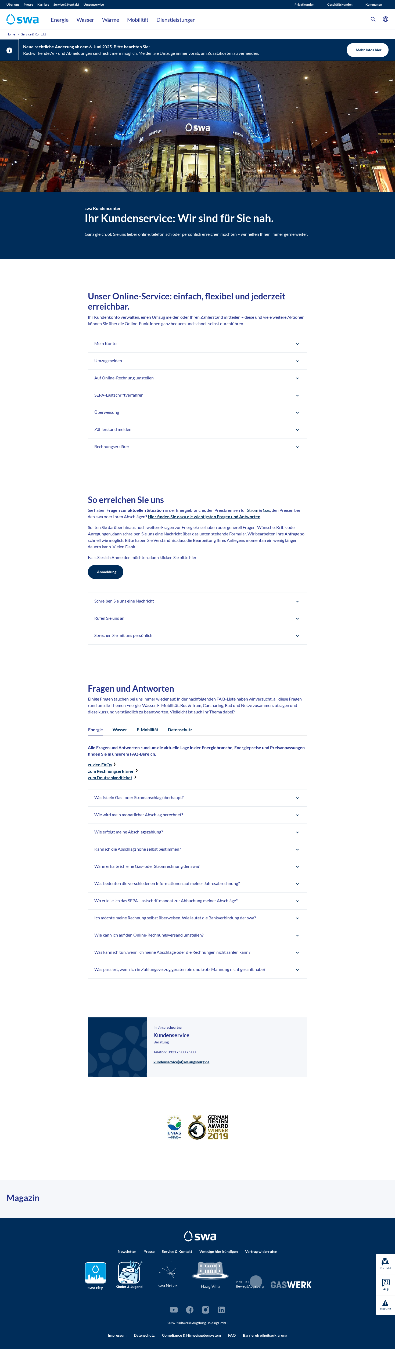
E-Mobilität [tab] (147, 729)
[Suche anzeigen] (373, 19)
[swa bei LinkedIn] (221, 1310)
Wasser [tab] (120, 729)
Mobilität (137, 19)
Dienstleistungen (176, 19)
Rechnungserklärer (111, 446)
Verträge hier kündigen (218, 1251)
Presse (28, 4)
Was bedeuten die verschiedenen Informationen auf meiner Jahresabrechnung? (167, 883)
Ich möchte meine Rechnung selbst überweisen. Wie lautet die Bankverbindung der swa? (175, 917)
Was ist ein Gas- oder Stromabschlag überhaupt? (139, 797)
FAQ (232, 1335)
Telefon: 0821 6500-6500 (174, 1052)
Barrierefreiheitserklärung (265, 1335)
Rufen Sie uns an (109, 618)
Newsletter (127, 1251)
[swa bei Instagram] (205, 1310)
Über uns (12, 4)
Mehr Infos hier (369, 50)
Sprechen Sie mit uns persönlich (123, 635)
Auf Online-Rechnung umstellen (124, 377)
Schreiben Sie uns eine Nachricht (124, 600)
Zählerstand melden (112, 429)
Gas (266, 510)
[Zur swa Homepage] (200, 1236)
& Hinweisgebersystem (191, 1335)
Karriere (43, 4)
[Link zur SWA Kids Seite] (129, 1273)
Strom (252, 510)
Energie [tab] (95, 729)
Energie (60, 19)
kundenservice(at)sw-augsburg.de (181, 1062)
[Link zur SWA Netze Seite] (167, 1274)
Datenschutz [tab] (180, 729)
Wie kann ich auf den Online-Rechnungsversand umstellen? (148, 934)
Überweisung (106, 412)
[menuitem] (15, 4)
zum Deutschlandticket (110, 777)
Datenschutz (144, 1335)
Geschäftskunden (340, 4)
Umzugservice (94, 4)
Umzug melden (108, 360)
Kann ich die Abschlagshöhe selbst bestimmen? (137, 848)
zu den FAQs (100, 764)
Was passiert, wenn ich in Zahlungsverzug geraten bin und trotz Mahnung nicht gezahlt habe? (179, 969)
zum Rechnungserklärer (111, 771)
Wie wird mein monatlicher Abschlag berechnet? (138, 814)
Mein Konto (105, 343)
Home (11, 34)
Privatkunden (304, 4)
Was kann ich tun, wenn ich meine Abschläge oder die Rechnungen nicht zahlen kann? (172, 952)
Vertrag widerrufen (261, 1251)
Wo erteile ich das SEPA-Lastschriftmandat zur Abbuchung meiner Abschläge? (166, 900)
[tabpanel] (197, 861)
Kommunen (373, 4)
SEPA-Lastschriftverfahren (118, 394)
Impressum (117, 1335)
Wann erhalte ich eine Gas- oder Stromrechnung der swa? (146, 866)
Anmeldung (106, 572)
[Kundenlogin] (386, 19)
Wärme (110, 19)
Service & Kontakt (66, 4)
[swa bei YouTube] (173, 1310)
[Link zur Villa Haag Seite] (210, 1274)
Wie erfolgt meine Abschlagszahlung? (128, 831)
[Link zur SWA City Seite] (95, 1272)
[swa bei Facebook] (189, 1310)
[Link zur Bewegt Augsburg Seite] (250, 1282)
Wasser (85, 19)
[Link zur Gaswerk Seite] (291, 1284)
